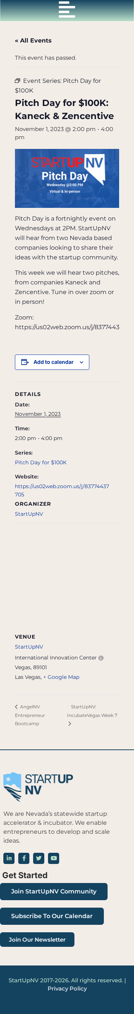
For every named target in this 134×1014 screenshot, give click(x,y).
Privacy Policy (67, 988)
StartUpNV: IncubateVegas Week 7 (92, 711)
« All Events (33, 40)
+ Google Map (61, 677)
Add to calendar (54, 362)
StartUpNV (29, 514)
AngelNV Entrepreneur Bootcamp (30, 715)
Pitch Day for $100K (41, 462)
